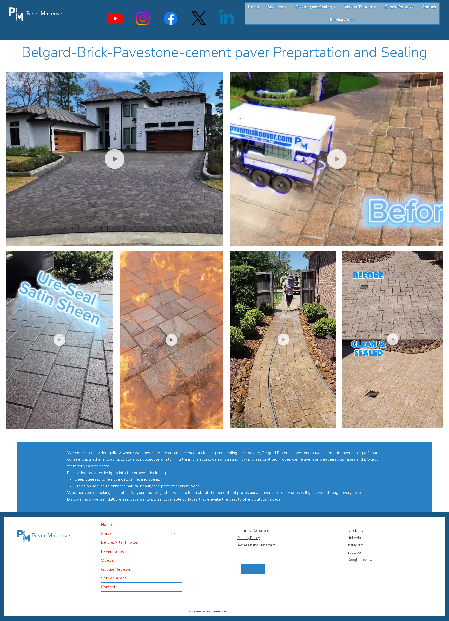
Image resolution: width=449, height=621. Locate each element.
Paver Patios (112, 551)
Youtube (354, 552)
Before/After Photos (119, 542)
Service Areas (114, 578)
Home (106, 524)
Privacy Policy (248, 537)
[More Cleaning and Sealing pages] (335, 7)
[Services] (175, 533)
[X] (199, 18)
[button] (213, 240)
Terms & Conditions (254, 530)
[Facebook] (171, 18)
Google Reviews (116, 569)
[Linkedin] (226, 18)
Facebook (355, 530)
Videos (107, 560)
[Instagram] (143, 18)
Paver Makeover (45, 13)
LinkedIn (354, 537)
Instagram (355, 545)
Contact (108, 587)
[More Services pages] (286, 7)
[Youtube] (115, 18)
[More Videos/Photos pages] (374, 7)
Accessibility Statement (256, 545)
